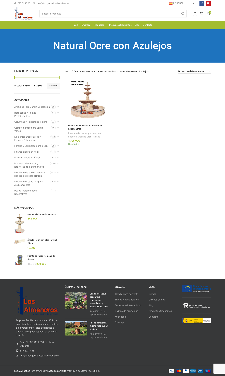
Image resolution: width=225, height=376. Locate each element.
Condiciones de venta (126, 294)
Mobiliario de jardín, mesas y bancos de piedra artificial (29, 174)
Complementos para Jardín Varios (28, 129)
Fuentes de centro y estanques (84, 133)
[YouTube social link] (208, 3)
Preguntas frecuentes (160, 310)
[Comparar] (108, 91)
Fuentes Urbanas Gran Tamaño (84, 136)
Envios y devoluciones (127, 299)
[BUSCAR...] (183, 13)
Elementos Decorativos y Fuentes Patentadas (27, 138)
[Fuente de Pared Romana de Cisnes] (19, 260)
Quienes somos (157, 299)
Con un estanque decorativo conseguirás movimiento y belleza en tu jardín (99, 300)
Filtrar (53, 85)
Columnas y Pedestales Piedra (30, 121)
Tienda (152, 294)
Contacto (153, 316)
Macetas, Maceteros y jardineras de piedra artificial (29, 165)
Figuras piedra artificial (26, 151)
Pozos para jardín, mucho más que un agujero (99, 326)
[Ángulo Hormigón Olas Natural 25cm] (19, 244)
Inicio (68, 71)
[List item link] (37, 350)
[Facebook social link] (201, 3)
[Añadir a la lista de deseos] (108, 99)
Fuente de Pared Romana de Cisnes (41, 258)
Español (178, 3)
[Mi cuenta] (195, 13)
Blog (151, 305)
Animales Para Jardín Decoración (32, 106)
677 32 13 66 (24, 3)
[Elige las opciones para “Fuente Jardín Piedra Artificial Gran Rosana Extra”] (108, 84)
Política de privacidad (126, 310)
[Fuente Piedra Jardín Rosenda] (19, 223)
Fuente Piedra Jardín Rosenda (42, 214)
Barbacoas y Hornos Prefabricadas (25, 114)
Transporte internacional (128, 305)
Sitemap (119, 322)
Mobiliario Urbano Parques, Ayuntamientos (28, 183)
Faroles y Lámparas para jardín (31, 145)
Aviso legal (120, 316)
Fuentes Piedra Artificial (27, 157)
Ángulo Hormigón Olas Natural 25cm (42, 242)
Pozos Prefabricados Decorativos (25, 192)
